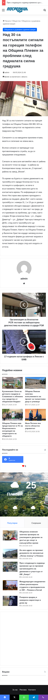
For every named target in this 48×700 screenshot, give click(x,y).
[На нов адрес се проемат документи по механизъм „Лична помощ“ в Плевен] (10, 554)
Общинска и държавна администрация (19, 30)
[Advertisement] (24, 638)
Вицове (5, 672)
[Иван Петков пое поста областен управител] (35, 415)
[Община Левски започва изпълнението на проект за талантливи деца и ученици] (35, 383)
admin (7, 72)
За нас (15, 690)
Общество (16, 21)
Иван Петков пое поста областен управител (33, 425)
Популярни (12, 523)
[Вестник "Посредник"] (17, 10)
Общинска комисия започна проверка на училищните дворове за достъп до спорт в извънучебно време (30, 537)
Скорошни (36, 523)
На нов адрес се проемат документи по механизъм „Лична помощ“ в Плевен (31, 553)
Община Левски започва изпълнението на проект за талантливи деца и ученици (35, 396)
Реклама (23, 690)
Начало (7, 21)
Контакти (32, 690)
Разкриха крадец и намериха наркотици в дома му (30, 600)
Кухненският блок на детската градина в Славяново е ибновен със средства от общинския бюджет (12, 396)
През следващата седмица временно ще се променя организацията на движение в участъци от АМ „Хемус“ (32, 568)
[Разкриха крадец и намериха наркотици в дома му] (10, 601)
